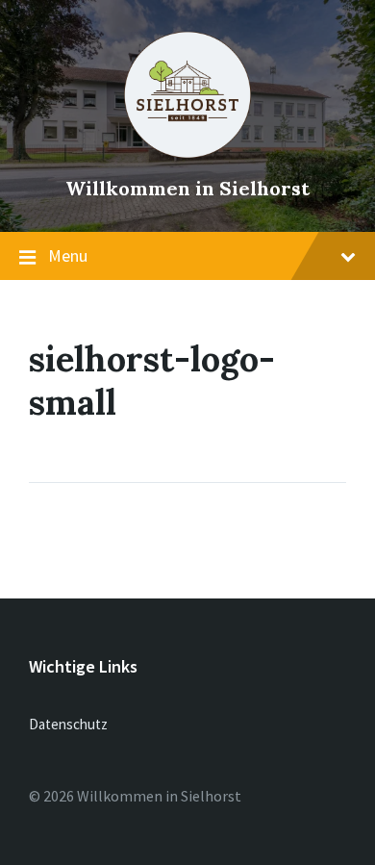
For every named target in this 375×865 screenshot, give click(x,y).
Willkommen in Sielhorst (187, 188)
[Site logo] (187, 155)
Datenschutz (68, 724)
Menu (68, 255)
